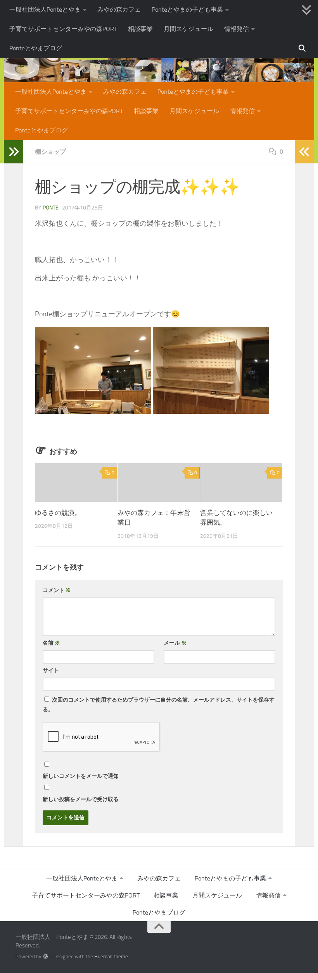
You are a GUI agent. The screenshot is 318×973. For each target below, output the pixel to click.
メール (175, 643)
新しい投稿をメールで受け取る (81, 799)
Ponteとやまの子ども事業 (187, 9)
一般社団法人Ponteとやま (45, 9)
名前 (51, 643)
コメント (57, 590)
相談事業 (140, 29)
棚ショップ (50, 151)
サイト (51, 670)
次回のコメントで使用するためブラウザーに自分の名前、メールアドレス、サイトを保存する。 (159, 705)
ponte (51, 207)
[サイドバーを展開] (13, 151)
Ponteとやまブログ (35, 48)
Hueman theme (111, 956)
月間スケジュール (188, 29)
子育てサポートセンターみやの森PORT (63, 29)
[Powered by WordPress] (45, 956)
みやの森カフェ (119, 9)
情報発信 (236, 29)
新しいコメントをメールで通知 (81, 776)
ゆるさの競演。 (58, 513)
